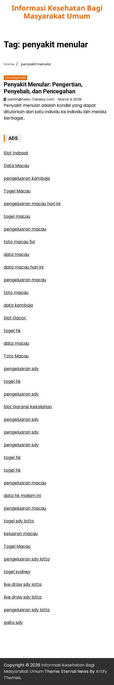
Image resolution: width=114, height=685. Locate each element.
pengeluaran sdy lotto (27, 559)
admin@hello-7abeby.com (30, 99)
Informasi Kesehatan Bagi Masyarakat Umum (57, 12)
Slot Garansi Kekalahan (28, 407)
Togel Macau (17, 191)
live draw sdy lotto (23, 584)
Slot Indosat (16, 153)
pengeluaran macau (25, 483)
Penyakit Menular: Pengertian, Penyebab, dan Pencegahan (43, 88)
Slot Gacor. (15, 318)
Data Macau (16, 166)
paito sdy (13, 622)
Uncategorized (15, 78)
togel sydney (17, 572)
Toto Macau (16, 356)
